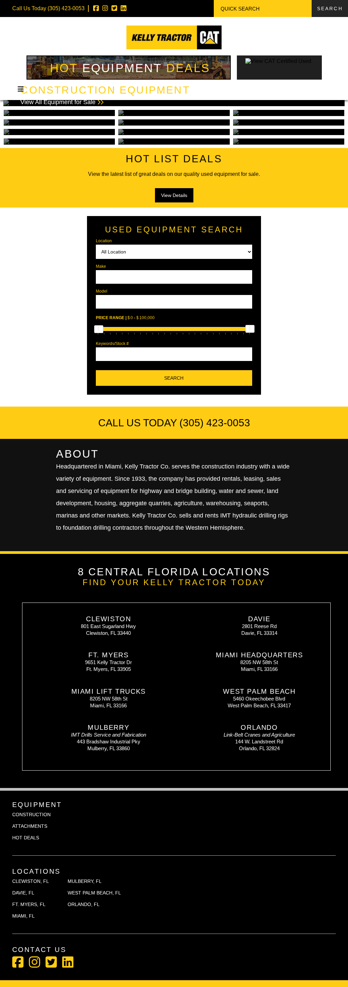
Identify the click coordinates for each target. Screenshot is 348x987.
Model (101, 291)
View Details (174, 195)
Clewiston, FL (30, 881)
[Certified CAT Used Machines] (279, 75)
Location (104, 240)
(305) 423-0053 (66, 8)
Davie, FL (23, 892)
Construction (31, 814)
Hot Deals (130, 68)
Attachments (29, 826)
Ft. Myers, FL (29, 904)
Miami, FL (23, 916)
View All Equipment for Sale (105, 94)
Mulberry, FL (85, 881)
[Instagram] (105, 8)
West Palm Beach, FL (94, 892)
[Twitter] (114, 8)
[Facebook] (96, 8)
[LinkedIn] (123, 8)
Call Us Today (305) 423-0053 (174, 422)
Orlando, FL (84, 904)
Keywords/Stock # (112, 343)
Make (101, 266)
